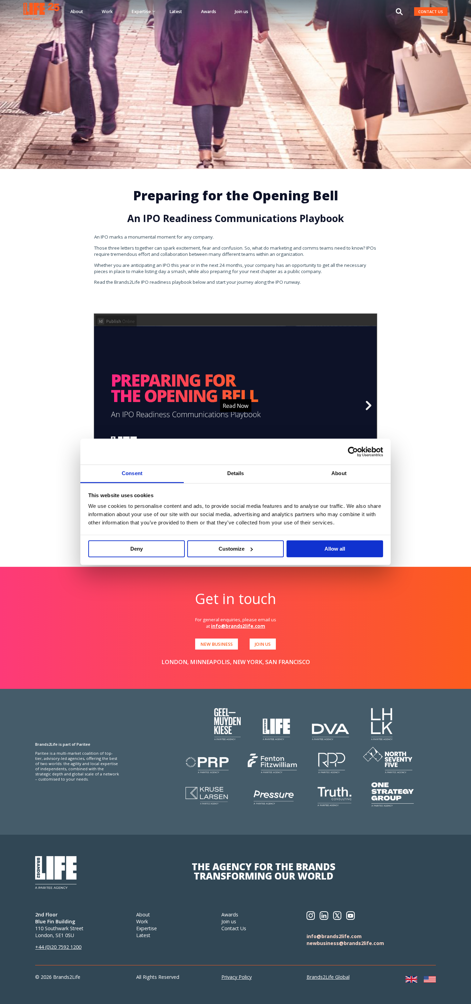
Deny (136, 549)
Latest (175, 11)
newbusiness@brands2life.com (345, 943)
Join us (241, 11)
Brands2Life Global (328, 977)
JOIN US (263, 644)
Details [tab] (235, 473)
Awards (208, 11)
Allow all (334, 549)
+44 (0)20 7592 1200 (58, 947)
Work (107, 11)
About (76, 11)
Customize (231, 549)
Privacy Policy (236, 977)
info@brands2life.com (238, 626)
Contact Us (233, 928)
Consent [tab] (132, 473)
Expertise (146, 928)
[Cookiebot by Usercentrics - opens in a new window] (353, 451)
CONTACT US (430, 11)
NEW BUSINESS (216, 644)
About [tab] (339, 473)
